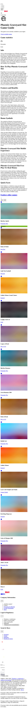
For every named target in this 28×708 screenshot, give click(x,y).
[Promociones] (1, 4)
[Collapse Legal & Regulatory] (2, 616)
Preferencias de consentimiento (11, 624)
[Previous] (2, 200)
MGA (22, 689)
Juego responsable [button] (8, 622)
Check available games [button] (6, 34)
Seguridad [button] (6, 623)
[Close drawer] (2, 9)
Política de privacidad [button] (9, 620)
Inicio (5, 609)
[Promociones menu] (2, 4)
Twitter (5, 636)
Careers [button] (5, 605)
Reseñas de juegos (8, 638)
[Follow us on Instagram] (1, 594)
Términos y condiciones (17, 678)
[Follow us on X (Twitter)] (4, 594)
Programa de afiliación (9, 606)
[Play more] (3, 6)
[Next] (4, 200)
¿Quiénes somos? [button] (8, 604)
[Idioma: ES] (3, 7)
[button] (1, 202)
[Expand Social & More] (2, 631)
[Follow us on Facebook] (3, 594)
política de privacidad (6, 680)
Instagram (6, 637)
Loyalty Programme (9, 608)
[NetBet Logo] (4, 11)
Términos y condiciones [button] (9, 619)
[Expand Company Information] (2, 601)
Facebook (6, 634)
